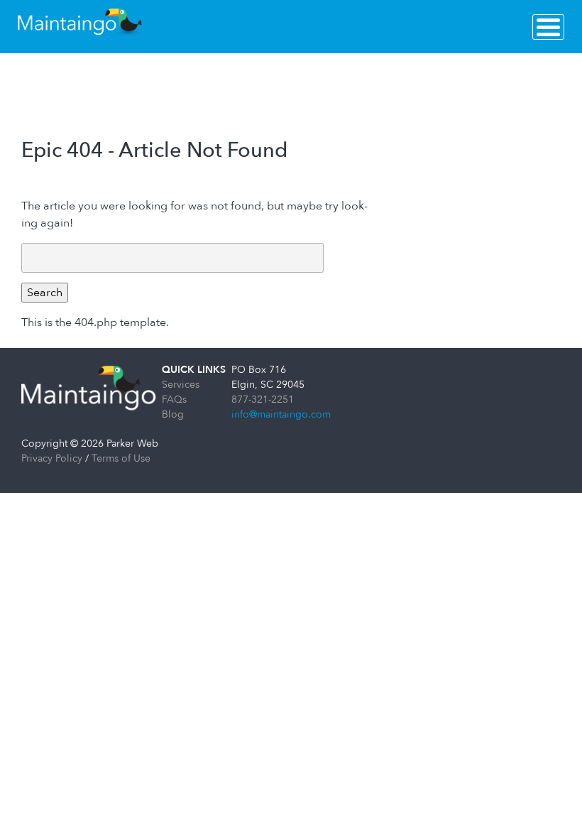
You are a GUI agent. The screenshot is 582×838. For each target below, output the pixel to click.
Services (180, 384)
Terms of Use (121, 458)
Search (44, 292)
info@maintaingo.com (281, 414)
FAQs (174, 399)
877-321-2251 (262, 399)
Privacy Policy (51, 458)
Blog (173, 414)
